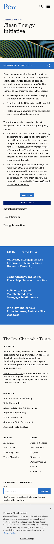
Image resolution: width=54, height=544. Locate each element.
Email (5, 486)
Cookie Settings (27, 539)
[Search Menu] (41, 6)
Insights (7, 438)
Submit (44, 491)
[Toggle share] (49, 65)
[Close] (50, 508)
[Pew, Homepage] (9, 6)
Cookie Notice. (10, 533)
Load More (27, 195)
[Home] (27, 338)
